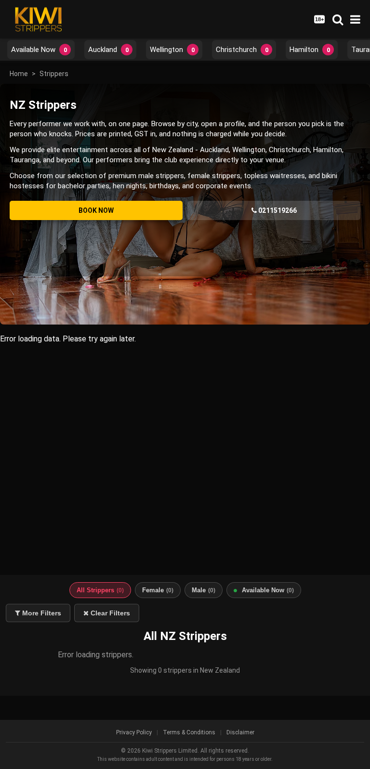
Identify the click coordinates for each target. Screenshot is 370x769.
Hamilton (310, 49)
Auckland (108, 49)
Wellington (172, 49)
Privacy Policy (134, 732)
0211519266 (277, 210)
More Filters (40, 613)
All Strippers (100, 590)
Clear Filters (109, 613)
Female (157, 590)
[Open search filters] (337, 19)
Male (203, 590)
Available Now (39, 49)
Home (19, 74)
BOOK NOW (96, 210)
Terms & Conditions (189, 732)
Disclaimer (240, 732)
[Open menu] (355, 19)
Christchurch (242, 49)
